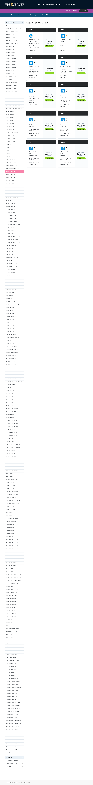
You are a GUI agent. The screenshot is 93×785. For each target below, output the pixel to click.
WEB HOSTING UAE (10, 675)
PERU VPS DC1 (9, 474)
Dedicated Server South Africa (13, 735)
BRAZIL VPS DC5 (10, 123)
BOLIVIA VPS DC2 (10, 103)
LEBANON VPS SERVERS (12, 352)
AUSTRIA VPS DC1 (10, 70)
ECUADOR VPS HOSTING (12, 198)
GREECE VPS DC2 (10, 251)
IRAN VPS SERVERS (10, 293)
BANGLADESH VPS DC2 (11, 88)
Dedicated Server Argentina (13, 681)
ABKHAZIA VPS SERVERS (12, 31)
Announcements (23, 15)
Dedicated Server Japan (12, 714)
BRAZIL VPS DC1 (10, 112)
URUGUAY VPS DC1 (10, 643)
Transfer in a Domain (11, 763)
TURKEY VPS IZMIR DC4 (11, 607)
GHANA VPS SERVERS (11, 245)
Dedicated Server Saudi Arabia (13, 732)
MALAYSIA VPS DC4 (10, 385)
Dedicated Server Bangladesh (13, 687)
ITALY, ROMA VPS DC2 (11, 319)
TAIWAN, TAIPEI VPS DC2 (12, 589)
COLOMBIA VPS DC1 (10, 159)
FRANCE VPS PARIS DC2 (11, 218)
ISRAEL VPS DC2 (10, 310)
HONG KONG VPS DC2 (11, 263)
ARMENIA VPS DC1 (10, 52)
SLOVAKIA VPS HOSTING (12, 524)
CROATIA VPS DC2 (10, 174)
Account (83, 15)
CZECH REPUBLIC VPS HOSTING (13, 189)
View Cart (83, 10)
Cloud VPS (8, 25)
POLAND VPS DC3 (10, 488)
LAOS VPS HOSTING (11, 355)
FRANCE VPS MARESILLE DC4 (13, 224)
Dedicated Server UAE (11, 750)
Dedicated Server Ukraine (12, 747)
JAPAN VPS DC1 (10, 322)
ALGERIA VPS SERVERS (11, 40)
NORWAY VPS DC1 (10, 450)
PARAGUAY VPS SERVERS (12, 471)
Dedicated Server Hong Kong (13, 702)
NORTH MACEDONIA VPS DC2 (13, 447)
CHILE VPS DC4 (9, 153)
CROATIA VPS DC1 (10, 171)
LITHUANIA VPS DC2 (11, 364)
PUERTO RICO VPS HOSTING (13, 494)
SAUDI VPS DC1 (9, 512)
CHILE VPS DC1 (9, 144)
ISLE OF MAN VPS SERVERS (12, 304)
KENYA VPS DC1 (10, 340)
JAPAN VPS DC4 (10, 331)
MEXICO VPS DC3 (10, 399)
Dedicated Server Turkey (12, 744)
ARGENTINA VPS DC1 (11, 46)
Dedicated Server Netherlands (13, 720)
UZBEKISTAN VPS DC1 (11, 649)
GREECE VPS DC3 (10, 254)
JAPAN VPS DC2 (10, 325)
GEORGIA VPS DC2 (10, 230)
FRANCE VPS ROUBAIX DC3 (12, 221)
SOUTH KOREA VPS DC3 (12, 557)
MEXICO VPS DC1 (10, 393)
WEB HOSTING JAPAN (11, 663)
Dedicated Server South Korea (13, 738)
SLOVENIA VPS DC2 (10, 530)
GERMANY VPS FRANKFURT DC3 (13, 242)
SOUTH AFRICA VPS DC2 (12, 539)
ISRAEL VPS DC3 (10, 313)
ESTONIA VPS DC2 (10, 209)
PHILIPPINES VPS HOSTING (12, 480)
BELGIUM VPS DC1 (10, 94)
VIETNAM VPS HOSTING (11, 655)
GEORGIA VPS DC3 (10, 233)
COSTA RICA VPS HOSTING (12, 168)
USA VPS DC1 (9, 634)
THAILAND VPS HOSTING (12, 592)
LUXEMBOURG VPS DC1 (11, 370)
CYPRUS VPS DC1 (10, 180)
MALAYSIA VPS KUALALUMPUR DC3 (14, 382)
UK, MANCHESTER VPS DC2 (12, 628)
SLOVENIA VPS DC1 (10, 527)
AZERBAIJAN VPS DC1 (11, 76)
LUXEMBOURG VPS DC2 (11, 373)
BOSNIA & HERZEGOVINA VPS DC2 (14, 109)
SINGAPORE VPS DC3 (11, 566)
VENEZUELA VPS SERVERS (12, 652)
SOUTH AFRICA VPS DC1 (11, 536)
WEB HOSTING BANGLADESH (13, 661)
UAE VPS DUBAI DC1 (10, 610)
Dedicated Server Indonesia (13, 705)
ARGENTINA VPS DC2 (11, 49)
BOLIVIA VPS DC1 (10, 100)
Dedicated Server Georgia (12, 699)
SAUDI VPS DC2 (9, 515)
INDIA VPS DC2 (9, 284)
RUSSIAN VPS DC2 (10, 509)
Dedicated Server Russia (12, 729)
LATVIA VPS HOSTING (11, 358)
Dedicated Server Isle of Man (13, 708)
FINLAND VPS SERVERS (11, 212)
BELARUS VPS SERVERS (11, 91)
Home (7, 15)
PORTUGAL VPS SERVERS (12, 491)
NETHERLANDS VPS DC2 (12, 423)
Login (75, 10)
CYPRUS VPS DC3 (10, 186)
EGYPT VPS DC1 (10, 201)
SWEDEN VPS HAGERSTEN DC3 (13, 580)
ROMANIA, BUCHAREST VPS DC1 (13, 500)
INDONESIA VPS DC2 (11, 290)
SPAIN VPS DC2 (9, 572)
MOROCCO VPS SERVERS (12, 411)
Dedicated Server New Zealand (13, 723)
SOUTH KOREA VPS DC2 (12, 554)
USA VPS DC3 (9, 640)
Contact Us (57, 15)
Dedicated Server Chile (11, 696)
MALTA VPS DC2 (10, 390)
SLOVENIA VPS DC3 (10, 533)
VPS (38, 4)
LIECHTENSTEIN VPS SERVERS (13, 367)
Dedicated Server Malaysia (12, 717)
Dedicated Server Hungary (12, 711)
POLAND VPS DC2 (10, 485)
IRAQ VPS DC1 (9, 296)
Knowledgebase (35, 15)
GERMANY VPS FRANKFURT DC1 (13, 236)
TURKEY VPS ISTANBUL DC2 (12, 601)
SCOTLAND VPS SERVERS (12, 518)
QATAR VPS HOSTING (11, 497)
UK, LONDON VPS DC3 (11, 631)
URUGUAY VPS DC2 (10, 646)
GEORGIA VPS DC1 (10, 227)
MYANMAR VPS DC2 (10, 417)
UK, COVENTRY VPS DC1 (12, 625)
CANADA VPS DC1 (10, 135)
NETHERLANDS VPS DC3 (12, 426)
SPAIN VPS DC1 (9, 569)
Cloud (65, 4)
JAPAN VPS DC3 (10, 328)
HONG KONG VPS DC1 (11, 260)
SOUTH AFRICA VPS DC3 (12, 542)
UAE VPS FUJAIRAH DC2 (11, 613)
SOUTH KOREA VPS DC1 (11, 551)
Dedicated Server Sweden (12, 741)
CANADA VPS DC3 (10, 141)
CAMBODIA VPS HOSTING (12, 132)
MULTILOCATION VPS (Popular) (13, 28)
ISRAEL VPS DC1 (10, 307)
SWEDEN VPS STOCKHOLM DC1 (13, 574)
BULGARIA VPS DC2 (10, 129)
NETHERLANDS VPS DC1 (11, 420)
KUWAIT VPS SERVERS (11, 346)
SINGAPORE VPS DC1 (11, 560)
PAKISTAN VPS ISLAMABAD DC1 (13, 459)
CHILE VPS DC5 (9, 156)
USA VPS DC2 (9, 637)
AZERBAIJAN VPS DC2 (11, 79)
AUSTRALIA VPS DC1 (11, 58)
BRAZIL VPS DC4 (10, 120)
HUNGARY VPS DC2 (10, 272)
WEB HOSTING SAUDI (11, 672)
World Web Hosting (10, 753)
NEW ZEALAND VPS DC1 (11, 432)
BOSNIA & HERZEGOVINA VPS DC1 (14, 106)
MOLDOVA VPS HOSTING (12, 405)
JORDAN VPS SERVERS (11, 334)
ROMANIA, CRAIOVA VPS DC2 (13, 503)
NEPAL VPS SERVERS (11, 429)
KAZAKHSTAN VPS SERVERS (12, 337)
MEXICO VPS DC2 (10, 396)
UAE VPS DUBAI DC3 (11, 616)
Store (13, 15)
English (68, 10)
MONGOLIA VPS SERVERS (12, 408)
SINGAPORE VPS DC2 (11, 563)
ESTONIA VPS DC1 (10, 207)
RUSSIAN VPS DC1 (10, 506)
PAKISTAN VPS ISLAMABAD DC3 (13, 465)
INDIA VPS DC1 (9, 281)
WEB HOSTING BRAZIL (11, 658)
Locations (71, 4)
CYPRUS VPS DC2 (10, 183)
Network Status (46, 15)
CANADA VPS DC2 (10, 138)
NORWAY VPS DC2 (10, 453)
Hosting (58, 4)
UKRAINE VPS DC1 (10, 619)
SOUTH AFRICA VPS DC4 (12, 545)
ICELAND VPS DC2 (10, 278)
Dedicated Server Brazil (12, 693)
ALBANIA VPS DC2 (10, 37)
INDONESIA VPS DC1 (11, 287)
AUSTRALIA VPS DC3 (11, 64)
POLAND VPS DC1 (10, 482)
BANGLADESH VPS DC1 (11, 85)
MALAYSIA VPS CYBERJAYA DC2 (13, 379)
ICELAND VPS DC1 (10, 275)
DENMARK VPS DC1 (10, 192)
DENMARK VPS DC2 (10, 195)
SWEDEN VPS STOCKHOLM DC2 (13, 577)
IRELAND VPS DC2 (10, 301)
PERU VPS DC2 (9, 477)
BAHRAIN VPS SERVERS (11, 82)
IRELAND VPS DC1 (10, 298)
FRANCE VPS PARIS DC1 (11, 215)
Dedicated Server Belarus (12, 690)
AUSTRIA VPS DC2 (10, 73)
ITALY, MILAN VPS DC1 (11, 316)
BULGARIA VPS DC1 (10, 126)
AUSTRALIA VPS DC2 (11, 61)
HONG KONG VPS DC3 (11, 266)
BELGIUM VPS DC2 (10, 97)
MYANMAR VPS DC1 (10, 414)
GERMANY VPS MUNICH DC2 (12, 239)
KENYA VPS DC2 (10, 343)
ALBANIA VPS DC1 (10, 34)
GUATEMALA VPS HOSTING (12, 257)
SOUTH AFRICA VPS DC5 (12, 548)
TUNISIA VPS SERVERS (11, 595)
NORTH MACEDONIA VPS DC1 (13, 444)
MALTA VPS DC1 (10, 388)
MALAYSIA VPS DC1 (10, 376)
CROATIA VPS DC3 (10, 177)
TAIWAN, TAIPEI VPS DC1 (12, 586)
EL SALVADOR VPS (10, 204)
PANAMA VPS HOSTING (11, 468)
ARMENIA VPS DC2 (10, 55)
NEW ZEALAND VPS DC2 (12, 435)
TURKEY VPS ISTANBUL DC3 (12, 604)
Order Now (50, 45)
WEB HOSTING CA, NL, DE (12, 678)
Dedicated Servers (48, 4)
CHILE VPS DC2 (9, 147)
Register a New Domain (12, 760)
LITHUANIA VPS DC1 (10, 361)
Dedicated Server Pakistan (12, 726)
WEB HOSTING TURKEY (11, 669)
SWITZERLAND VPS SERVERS (13, 583)
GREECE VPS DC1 (10, 248)
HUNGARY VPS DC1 (10, 269)
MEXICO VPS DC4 (10, 402)
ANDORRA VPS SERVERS (12, 43)
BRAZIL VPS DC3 (10, 117)
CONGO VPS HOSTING (11, 165)
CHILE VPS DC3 (9, 150)
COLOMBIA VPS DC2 (11, 162)
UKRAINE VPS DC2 (10, 622)
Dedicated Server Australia (12, 684)
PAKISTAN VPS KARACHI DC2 (13, 462)
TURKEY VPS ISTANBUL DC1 (12, 598)
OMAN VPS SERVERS (11, 456)
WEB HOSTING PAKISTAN (12, 666)
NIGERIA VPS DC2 (10, 441)
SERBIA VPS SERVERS (11, 521)
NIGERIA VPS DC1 (10, 438)
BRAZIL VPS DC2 (10, 115)
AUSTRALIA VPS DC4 (11, 67)
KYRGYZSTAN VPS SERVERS (12, 349)
